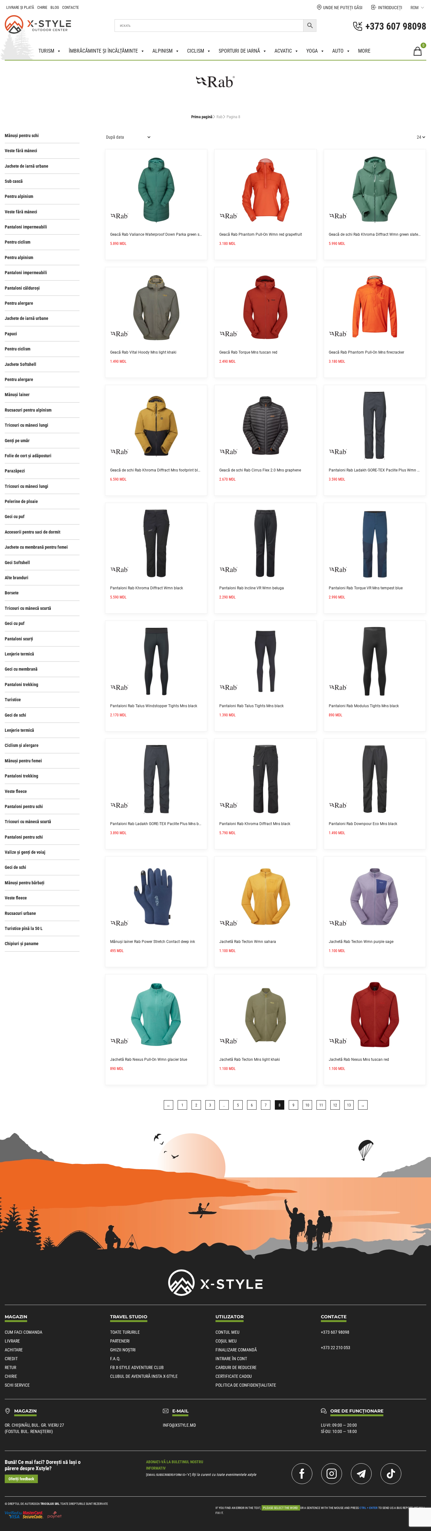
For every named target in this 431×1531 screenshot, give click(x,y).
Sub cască (14, 181)
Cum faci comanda (23, 1332)
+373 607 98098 (335, 1332)
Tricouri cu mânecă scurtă (28, 608)
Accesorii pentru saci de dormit (32, 531)
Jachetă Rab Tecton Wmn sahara (247, 941)
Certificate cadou (234, 1376)
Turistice (13, 699)
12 (335, 1105)
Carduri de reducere (236, 1367)
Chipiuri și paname (21, 943)
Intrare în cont (231, 1358)
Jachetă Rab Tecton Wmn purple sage (361, 941)
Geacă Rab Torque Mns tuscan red (248, 352)
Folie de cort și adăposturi (28, 455)
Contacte (70, 7)
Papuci (11, 333)
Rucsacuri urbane (20, 913)
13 (349, 1105)
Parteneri (120, 1340)
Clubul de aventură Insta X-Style (144, 1376)
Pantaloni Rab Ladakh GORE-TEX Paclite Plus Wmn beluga (379, 470)
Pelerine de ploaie (21, 501)
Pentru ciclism (17, 242)
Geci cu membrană (21, 669)
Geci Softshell (17, 562)
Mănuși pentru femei (23, 760)
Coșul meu (226, 1340)
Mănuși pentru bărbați (24, 882)
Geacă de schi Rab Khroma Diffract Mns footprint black (157, 470)
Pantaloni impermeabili (26, 226)
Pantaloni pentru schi (24, 806)
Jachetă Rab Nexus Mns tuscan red (359, 1059)
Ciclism (195, 51)
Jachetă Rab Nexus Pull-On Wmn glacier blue (148, 1059)
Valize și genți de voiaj (25, 852)
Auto (338, 51)
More (364, 51)
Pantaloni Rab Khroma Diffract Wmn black (146, 588)
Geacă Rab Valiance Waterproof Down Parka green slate (158, 234)
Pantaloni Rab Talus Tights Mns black (251, 706)
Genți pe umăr (17, 440)
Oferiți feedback (21, 1478)
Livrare (12, 1340)
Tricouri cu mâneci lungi (26, 425)
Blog (54, 7)
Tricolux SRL (50, 1503)
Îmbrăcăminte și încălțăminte (103, 51)
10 (307, 1105)
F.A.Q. (115, 1358)
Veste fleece (16, 791)
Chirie (42, 7)
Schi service (17, 1385)
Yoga (312, 51)
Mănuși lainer (17, 394)
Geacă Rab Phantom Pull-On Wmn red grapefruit (260, 234)
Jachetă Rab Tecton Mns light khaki (249, 1059)
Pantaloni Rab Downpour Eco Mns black (363, 824)
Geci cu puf (15, 516)
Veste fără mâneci (21, 150)
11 (321, 1105)
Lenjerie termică (19, 653)
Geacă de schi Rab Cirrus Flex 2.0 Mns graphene (260, 470)
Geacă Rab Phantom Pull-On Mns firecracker (366, 352)
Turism (46, 51)
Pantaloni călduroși (22, 288)
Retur (10, 1367)
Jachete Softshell (20, 364)
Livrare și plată (20, 7)
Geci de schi (15, 715)
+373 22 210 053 (335, 1347)
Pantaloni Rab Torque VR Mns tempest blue (366, 588)
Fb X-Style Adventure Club (137, 1367)
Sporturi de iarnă (239, 51)
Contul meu (227, 1332)
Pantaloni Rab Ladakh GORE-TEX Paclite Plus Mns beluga (159, 824)
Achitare (14, 1349)
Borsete (12, 592)
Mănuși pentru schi (22, 135)
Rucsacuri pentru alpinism (28, 410)
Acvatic (283, 51)
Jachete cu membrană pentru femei (36, 547)
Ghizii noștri (123, 1349)
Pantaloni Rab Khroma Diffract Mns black (254, 824)
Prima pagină (201, 117)
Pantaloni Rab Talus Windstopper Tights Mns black (153, 706)
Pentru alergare (19, 303)
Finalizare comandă (236, 1349)
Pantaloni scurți (19, 638)
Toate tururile (125, 1332)
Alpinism (162, 51)
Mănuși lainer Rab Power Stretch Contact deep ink (152, 941)
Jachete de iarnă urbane (26, 166)
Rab (219, 117)
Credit (11, 1358)
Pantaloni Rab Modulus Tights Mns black (364, 706)
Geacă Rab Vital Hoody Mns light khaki (143, 352)
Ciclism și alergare (21, 745)
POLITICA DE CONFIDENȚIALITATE (246, 1385)
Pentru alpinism (19, 196)
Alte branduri (16, 577)
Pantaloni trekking (21, 684)
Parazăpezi (15, 470)
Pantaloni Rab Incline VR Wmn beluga (251, 588)
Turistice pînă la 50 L (24, 928)
